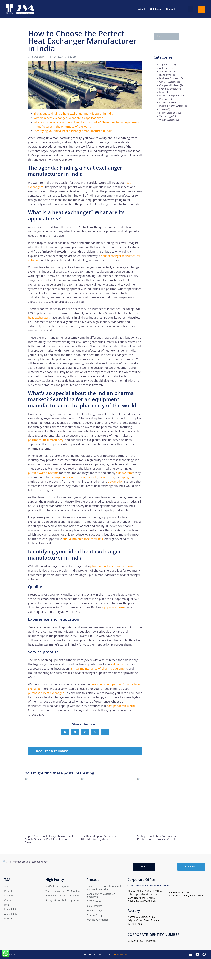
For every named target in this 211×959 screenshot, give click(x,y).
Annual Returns (12, 914)
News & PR (10, 909)
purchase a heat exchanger (46, 693)
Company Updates (169, 85)
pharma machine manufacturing (111, 566)
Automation (165, 71)
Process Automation (97, 919)
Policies (8, 918)
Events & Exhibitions (170, 88)
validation (117, 664)
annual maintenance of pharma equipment (98, 668)
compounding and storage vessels (74, 477)
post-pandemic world (121, 706)
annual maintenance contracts (83, 539)
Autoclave (164, 68)
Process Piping (94, 915)
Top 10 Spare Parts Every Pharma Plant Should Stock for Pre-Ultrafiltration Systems (49, 839)
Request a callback (52, 750)
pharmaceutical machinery (45, 440)
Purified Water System (171, 105)
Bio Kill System (94, 905)
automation (115, 481)
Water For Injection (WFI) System (62, 891)
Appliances (165, 64)
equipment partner (114, 607)
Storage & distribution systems (62, 900)
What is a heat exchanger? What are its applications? (68, 118)
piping (125, 477)
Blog (6, 904)
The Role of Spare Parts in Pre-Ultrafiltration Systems (100, 837)
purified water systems (43, 473)
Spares (163, 109)
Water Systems (167, 119)
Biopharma (165, 74)
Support (8, 895)
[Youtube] (197, 954)
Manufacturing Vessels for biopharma (100, 895)
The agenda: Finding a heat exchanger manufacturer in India (73, 113)
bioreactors (106, 477)
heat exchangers (39, 317)
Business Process (168, 78)
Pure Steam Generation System (62, 895)
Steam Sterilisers (168, 112)
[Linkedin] (190, 954)
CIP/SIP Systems (168, 81)
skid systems (124, 473)
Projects (8, 891)
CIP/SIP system (94, 901)
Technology (165, 116)
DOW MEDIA (120, 954)
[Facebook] (204, 954)
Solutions (155, 9)
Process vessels (167, 102)
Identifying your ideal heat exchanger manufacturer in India (73, 131)
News (162, 92)
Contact (170, 9)
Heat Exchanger (94, 910)
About (141, 9)
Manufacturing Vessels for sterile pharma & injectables (104, 888)
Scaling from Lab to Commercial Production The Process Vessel (157, 837)
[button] (190, 9)
